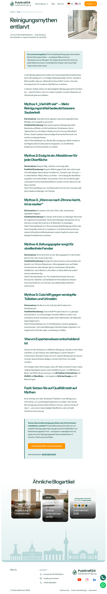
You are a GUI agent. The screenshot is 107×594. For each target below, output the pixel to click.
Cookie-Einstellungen (79, 590)
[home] (21, 4)
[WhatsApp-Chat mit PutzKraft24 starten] (103, 585)
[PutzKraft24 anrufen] (103, 577)
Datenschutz (64, 590)
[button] (41, 4)
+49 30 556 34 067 (48, 454)
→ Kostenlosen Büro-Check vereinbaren (46, 446)
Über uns (13, 570)
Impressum (93, 590)
